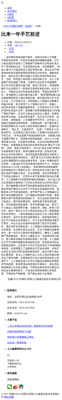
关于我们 (12, 11)
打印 (10, 48)
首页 (9, 8)
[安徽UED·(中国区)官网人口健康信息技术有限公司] (2, 2)
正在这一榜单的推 (16, 342)
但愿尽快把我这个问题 (19, 331)
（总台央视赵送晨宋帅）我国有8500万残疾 (30, 326)
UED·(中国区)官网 (12, 26)
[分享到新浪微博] (15, 386)
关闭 (10, 51)
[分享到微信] (9, 386)
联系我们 (12, 20)
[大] (16, 45)
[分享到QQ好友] (21, 386)
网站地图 (9, 397)
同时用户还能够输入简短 (20, 337)
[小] (21, 45)
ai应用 (10, 17)
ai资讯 (10, 14)
